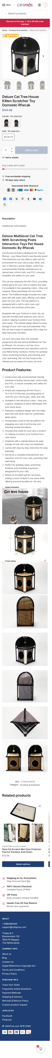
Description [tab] (8, 218)
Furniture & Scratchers (18, 30)
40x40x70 (8, 137)
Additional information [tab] (14, 225)
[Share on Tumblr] (28, 199)
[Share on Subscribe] (40, 199)
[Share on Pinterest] (22, 199)
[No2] (16, 123)
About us (6, 954)
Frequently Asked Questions (16, 988)
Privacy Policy (9, 973)
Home (4, 30)
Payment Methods (11, 992)
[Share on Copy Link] (4, 204)
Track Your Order (11, 984)
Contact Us (8, 961)
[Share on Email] (34, 199)
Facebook (7, 1015)
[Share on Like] (4, 199)
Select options (23, 864)
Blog (4, 957)
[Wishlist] (40, 806)
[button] (11, 149)
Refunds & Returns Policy (15, 1000)
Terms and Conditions (13, 969)
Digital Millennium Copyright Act (18, 965)
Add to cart (31, 150)
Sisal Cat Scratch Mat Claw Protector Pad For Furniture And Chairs (21, 850)
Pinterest (7, 1019)
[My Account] (39, 5)
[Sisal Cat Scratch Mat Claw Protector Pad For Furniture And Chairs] (23, 823)
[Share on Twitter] (16, 199)
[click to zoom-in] (25, 56)
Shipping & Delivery (12, 996)
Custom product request (14, 1004)
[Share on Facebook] (10, 199)
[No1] (6, 123)
